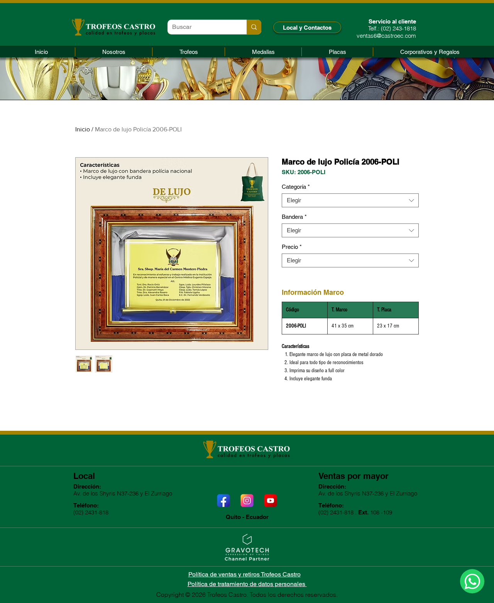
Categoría (296, 186)
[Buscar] (254, 27)
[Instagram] (247, 500)
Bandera (294, 216)
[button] (188, 51)
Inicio (82, 129)
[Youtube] (270, 500)
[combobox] (350, 200)
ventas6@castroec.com (386, 35)
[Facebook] (223, 500)
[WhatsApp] (472, 581)
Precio (292, 247)
